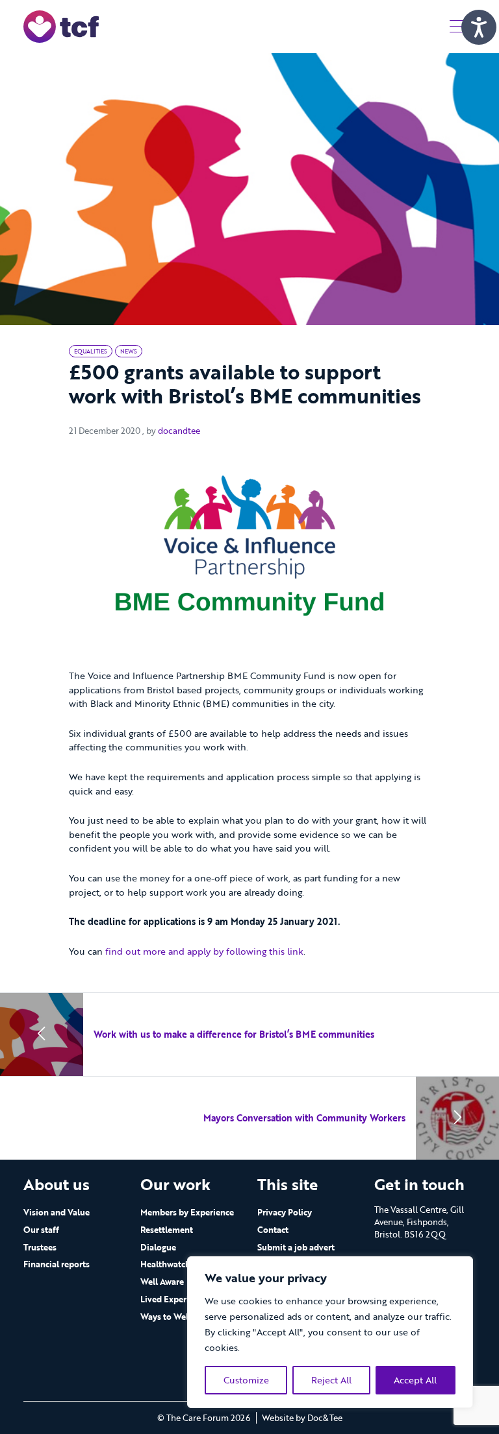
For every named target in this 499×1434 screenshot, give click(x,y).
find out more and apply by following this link (204, 951)
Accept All (415, 1380)
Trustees (40, 1247)
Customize (246, 1380)
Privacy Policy (284, 1212)
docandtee (179, 430)
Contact (272, 1230)
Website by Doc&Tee (302, 1418)
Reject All (331, 1380)
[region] (330, 1332)
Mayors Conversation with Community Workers (304, 1117)
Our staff (41, 1230)
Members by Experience (187, 1212)
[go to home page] (61, 25)
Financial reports (56, 1264)
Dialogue (158, 1247)
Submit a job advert (296, 1247)
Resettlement (166, 1230)
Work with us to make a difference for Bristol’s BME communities (234, 1034)
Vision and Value (56, 1212)
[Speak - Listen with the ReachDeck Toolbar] (478, 27)
